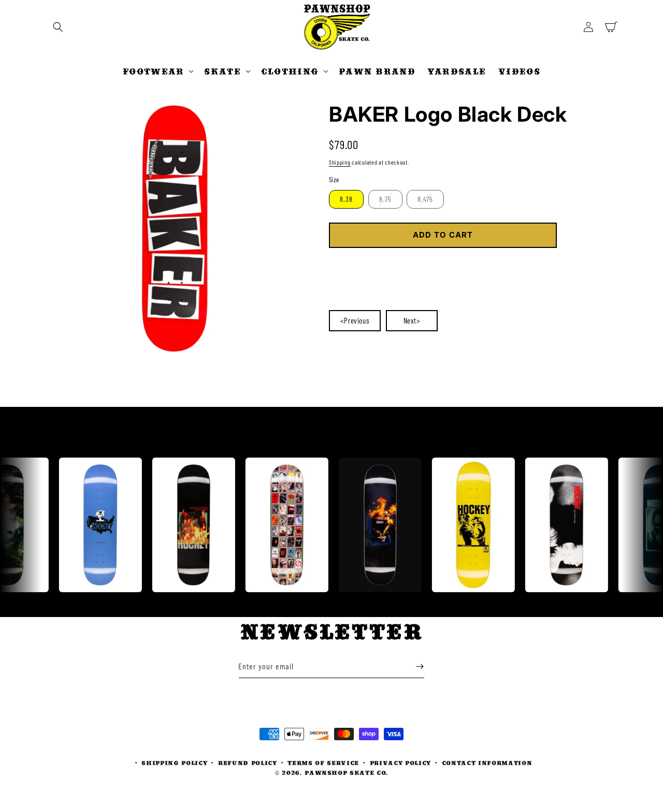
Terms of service (323, 762)
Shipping (340, 162)
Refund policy (247, 762)
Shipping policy (174, 762)
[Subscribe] (419, 666)
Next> (412, 320)
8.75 (385, 199)
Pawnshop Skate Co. (346, 772)
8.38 (346, 199)
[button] (58, 27)
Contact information (487, 762)
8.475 (425, 199)
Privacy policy (400, 762)
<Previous (354, 320)
